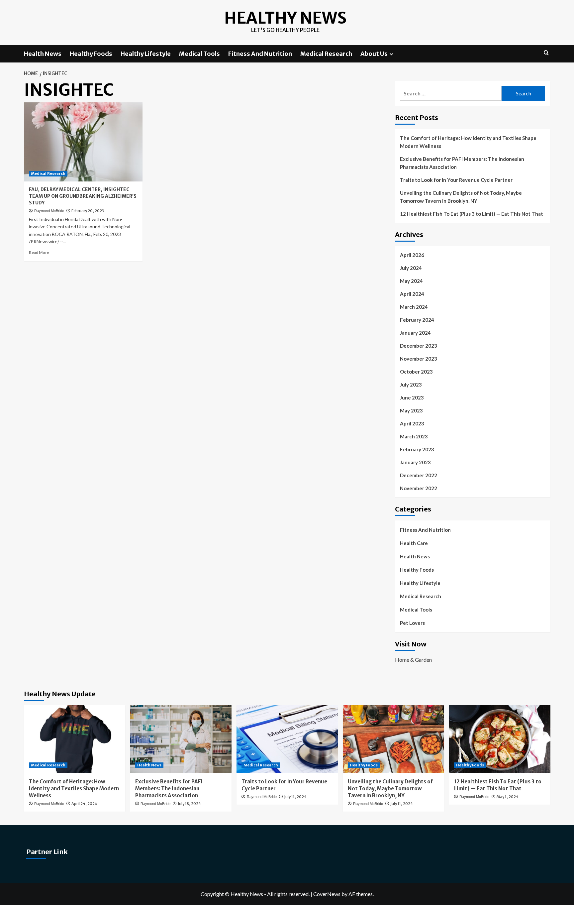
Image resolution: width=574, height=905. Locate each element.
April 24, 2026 (84, 803)
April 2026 (412, 255)
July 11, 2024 (295, 796)
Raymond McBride (49, 211)
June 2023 (412, 397)
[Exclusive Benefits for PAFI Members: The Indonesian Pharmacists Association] (181, 739)
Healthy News (285, 18)
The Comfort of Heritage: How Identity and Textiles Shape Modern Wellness (468, 142)
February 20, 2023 (87, 210)
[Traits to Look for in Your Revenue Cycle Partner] (287, 739)
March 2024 (414, 307)
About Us (374, 53)
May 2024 (411, 281)
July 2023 (411, 385)
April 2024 (412, 294)
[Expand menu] (391, 54)
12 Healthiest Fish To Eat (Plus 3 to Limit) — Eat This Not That (471, 214)
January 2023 (415, 462)
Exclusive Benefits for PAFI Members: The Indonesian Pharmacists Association (462, 163)
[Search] (546, 53)
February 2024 (417, 320)
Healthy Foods (91, 53)
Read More (39, 252)
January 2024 (415, 333)
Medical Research (326, 53)
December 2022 (418, 475)
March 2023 (414, 436)
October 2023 (416, 372)
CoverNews (326, 894)
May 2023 (411, 410)
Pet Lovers (412, 623)
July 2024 (411, 268)
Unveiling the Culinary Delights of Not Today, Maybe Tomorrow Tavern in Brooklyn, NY (461, 197)
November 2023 (418, 359)
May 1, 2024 (508, 796)
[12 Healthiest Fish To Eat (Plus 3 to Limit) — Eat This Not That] (499, 739)
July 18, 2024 (189, 803)
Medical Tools (199, 53)
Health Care (414, 543)
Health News (42, 53)
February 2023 (417, 449)
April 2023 (412, 423)
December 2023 (418, 346)
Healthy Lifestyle (146, 53)
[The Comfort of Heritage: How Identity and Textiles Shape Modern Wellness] (74, 739)
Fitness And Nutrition (260, 53)
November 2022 (418, 488)
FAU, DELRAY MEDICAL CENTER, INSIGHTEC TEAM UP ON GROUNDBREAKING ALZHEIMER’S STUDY (83, 195)
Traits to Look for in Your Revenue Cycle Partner (456, 180)
